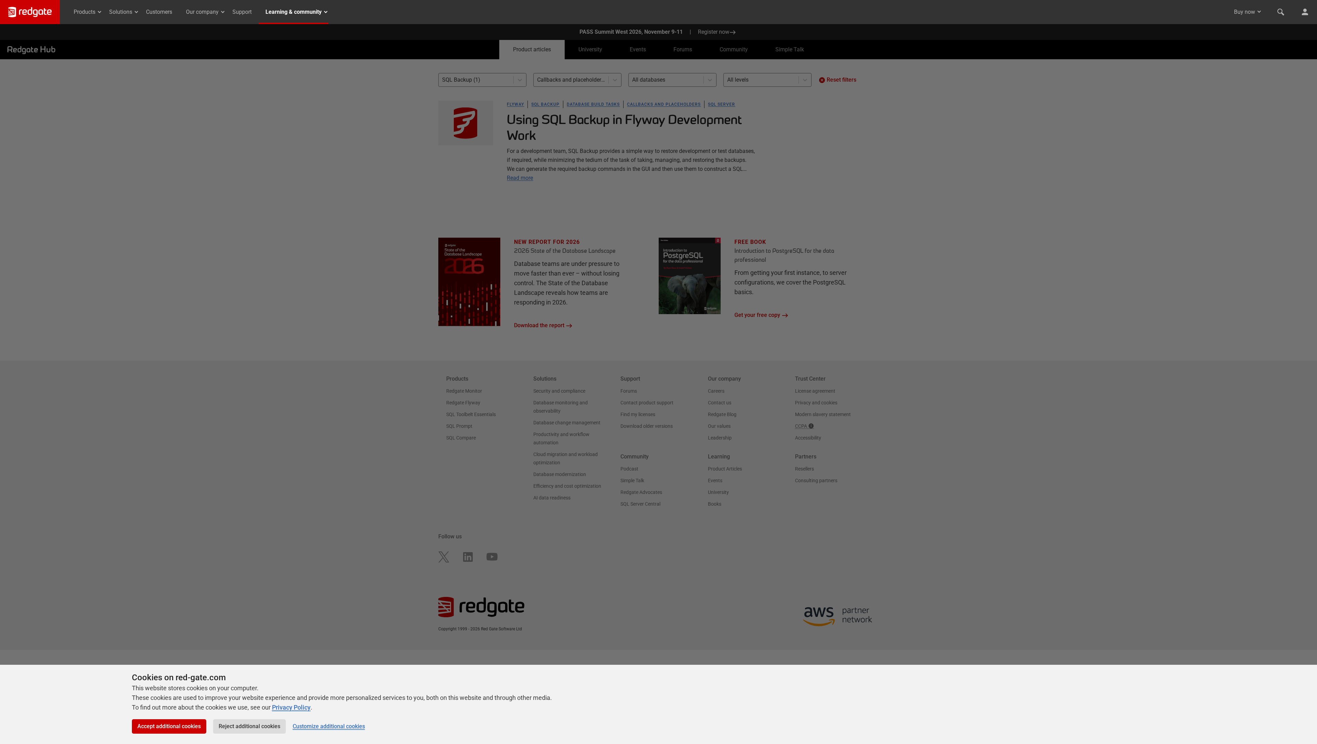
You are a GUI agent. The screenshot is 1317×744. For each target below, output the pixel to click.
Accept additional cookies (169, 726)
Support (242, 12)
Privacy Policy (291, 707)
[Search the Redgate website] (1281, 12)
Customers (159, 12)
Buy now (1244, 12)
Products (84, 12)
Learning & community (293, 12)
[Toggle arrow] (1259, 12)
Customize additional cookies (329, 726)
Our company (202, 12)
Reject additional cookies (249, 726)
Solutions (120, 12)
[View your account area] (1305, 12)
